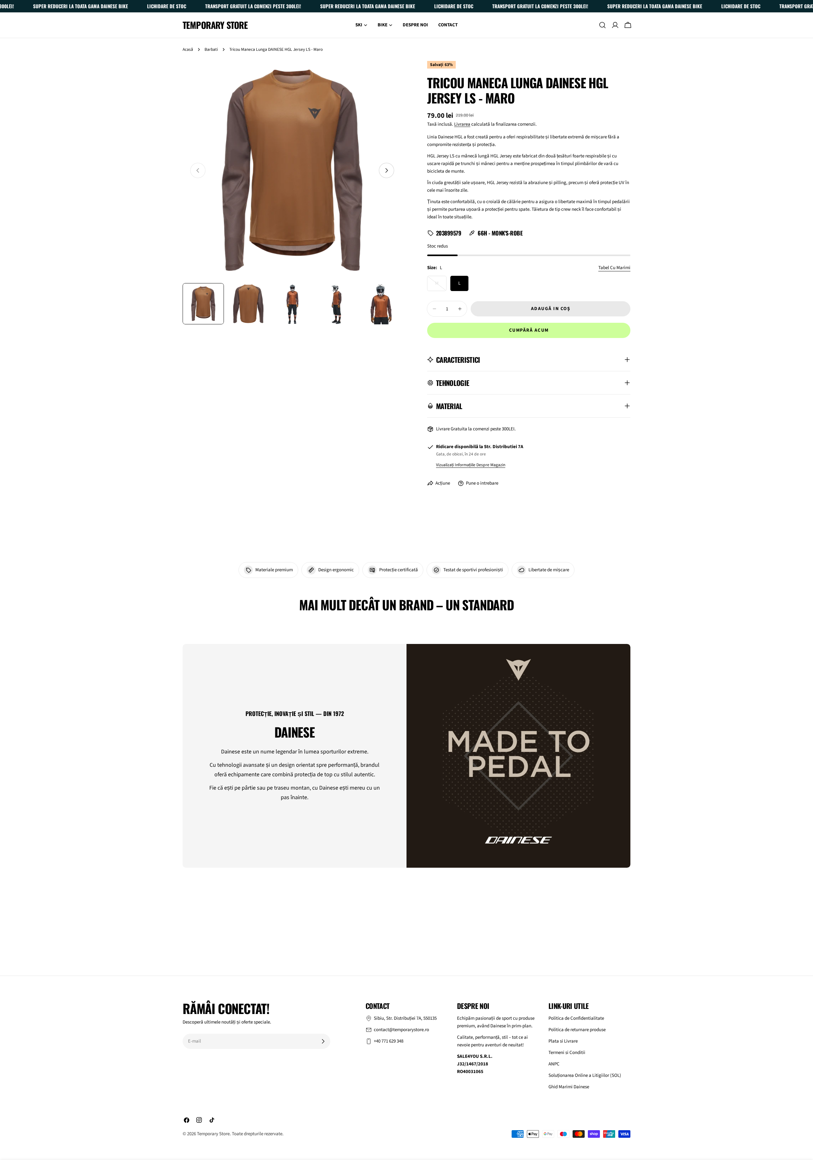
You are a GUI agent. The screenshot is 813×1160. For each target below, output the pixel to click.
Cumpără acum (529, 330)
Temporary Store (215, 25)
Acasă (188, 49)
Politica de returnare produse (577, 1029)
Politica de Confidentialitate (576, 1018)
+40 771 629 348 (388, 1041)
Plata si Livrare (563, 1041)
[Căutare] (602, 25)
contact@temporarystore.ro (401, 1029)
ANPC (554, 1064)
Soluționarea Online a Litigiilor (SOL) (584, 1075)
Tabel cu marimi (614, 267)
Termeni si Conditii (566, 1052)
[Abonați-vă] (323, 1041)
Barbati (211, 49)
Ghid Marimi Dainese (568, 1087)
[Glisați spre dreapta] (386, 170)
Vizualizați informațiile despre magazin (470, 465)
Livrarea (462, 124)
